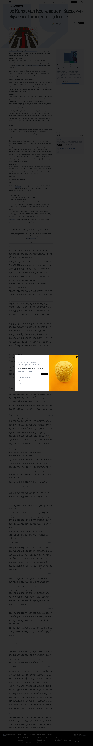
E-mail (30, 371)
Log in (22, 383)
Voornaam (20, 371)
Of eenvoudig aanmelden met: (25, 377)
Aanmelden (44, 373)
